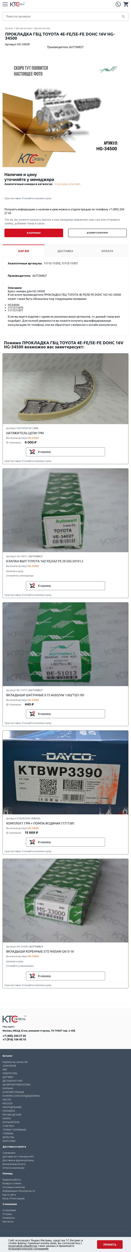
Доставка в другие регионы (18, 1160)
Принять (109, 1244)
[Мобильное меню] (5, 4)
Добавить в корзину (97, 233)
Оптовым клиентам (14, 1187)
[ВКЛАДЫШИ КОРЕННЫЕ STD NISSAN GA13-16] (65, 901)
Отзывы (7, 1214)
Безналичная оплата (14, 1164)
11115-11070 (60, 184)
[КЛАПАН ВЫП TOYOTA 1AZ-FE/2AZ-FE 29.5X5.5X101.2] (65, 511)
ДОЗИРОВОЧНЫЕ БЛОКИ (16, 1084)
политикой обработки (22, 1245)
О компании (9, 1210)
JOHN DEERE (9, 1065)
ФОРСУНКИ (9, 1141)
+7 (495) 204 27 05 (118, 4)
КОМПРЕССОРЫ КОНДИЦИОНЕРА (21, 1095)
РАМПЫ (7, 1118)
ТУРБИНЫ (8, 1133)
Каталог (9, 28)
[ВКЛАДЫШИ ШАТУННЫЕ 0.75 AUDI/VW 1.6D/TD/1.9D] (65, 644)
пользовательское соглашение (28, 1248)
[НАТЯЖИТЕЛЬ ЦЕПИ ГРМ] (65, 388)
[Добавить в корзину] (32, 452)
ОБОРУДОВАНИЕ (12, 1107)
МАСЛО (7, 1099)
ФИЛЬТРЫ (8, 1137)
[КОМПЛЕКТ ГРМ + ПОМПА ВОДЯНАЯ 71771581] (65, 773)
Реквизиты (9, 1217)
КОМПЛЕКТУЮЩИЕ (13, 1092)
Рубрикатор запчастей (15, 1062)
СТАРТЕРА (8, 1126)
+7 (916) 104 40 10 (14, 1039)
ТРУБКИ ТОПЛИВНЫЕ (14, 1129)
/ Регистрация (17, 1198)
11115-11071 (74, 184)
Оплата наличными (13, 1167)
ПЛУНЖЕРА (9, 1111)
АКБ (5, 1069)
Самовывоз (9, 1152)
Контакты (8, 1221)
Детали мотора (24, 28)
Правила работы (12, 1179)
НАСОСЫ (7, 1103)
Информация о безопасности (19, 1191)
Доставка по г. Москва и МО (18, 1156)
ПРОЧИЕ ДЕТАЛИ (12, 1114)
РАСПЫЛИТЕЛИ (11, 1122)
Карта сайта (9, 1194)
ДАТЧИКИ (8, 1077)
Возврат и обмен (12, 1183)
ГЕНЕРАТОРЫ (10, 1073)
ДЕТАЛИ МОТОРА (12, 1080)
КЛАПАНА (8, 1088)
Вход (5, 1198)
